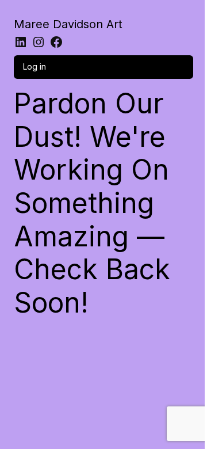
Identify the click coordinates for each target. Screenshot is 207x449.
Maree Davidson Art (68, 24)
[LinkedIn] (21, 42)
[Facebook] (56, 42)
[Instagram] (38, 42)
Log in (34, 66)
